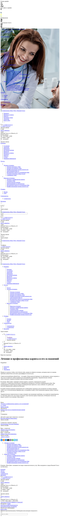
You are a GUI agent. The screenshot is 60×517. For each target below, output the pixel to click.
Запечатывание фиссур (13, 75)
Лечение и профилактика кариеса (16, 82)
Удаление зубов (11, 84)
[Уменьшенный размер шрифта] (1, 2)
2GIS (5, 96)
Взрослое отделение (9, 81)
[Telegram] (17, 440)
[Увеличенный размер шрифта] (2, 6)
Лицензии (6, 53)
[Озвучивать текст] (2, 24)
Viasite (8, 503)
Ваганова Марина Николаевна (9, 418)
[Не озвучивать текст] (1, 26)
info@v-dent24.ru (5, 36)
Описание (6, 366)
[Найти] (2, 215)
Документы (7, 369)
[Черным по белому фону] (1, 9)
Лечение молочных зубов (13, 71)
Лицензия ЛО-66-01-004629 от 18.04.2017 (12, 502)
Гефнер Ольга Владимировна (9, 434)
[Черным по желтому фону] (1, 14)
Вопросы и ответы (9, 59)
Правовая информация (10, 64)
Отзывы (3, 92)
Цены (5, 368)
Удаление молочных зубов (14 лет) (16, 78)
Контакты (3, 104)
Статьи (6, 63)
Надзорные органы (9, 56)
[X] (8, 440)
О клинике (7, 52)
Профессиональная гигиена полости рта (17, 74)
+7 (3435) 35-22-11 (8, 31)
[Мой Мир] (6, 440)
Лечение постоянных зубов (14, 73)
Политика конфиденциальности (9, 505)
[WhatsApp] (12, 440)
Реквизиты (7, 55)
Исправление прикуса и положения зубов (18, 77)
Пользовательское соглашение (9, 506)
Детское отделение (9, 70)
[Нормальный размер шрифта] (2, 4)
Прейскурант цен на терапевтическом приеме (13, 409)
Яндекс (6, 95)
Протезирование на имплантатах (15, 87)
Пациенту (6, 60)
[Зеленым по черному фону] (1, 16)
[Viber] (10, 440)
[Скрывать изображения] (1, 21)
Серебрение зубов (11, 80)
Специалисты (4, 99)
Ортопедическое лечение (13, 85)
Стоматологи (7, 102)
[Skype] (15, 440)
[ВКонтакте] (1, 440)
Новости (6, 62)
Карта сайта (4, 509)
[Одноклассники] (4, 440)
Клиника (3, 49)
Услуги (2, 67)
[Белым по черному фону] (1, 11)
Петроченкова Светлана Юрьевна (10, 424)
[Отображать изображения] (1, 19)
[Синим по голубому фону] (1, 13)
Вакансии (6, 57)
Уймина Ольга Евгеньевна (8, 429)
